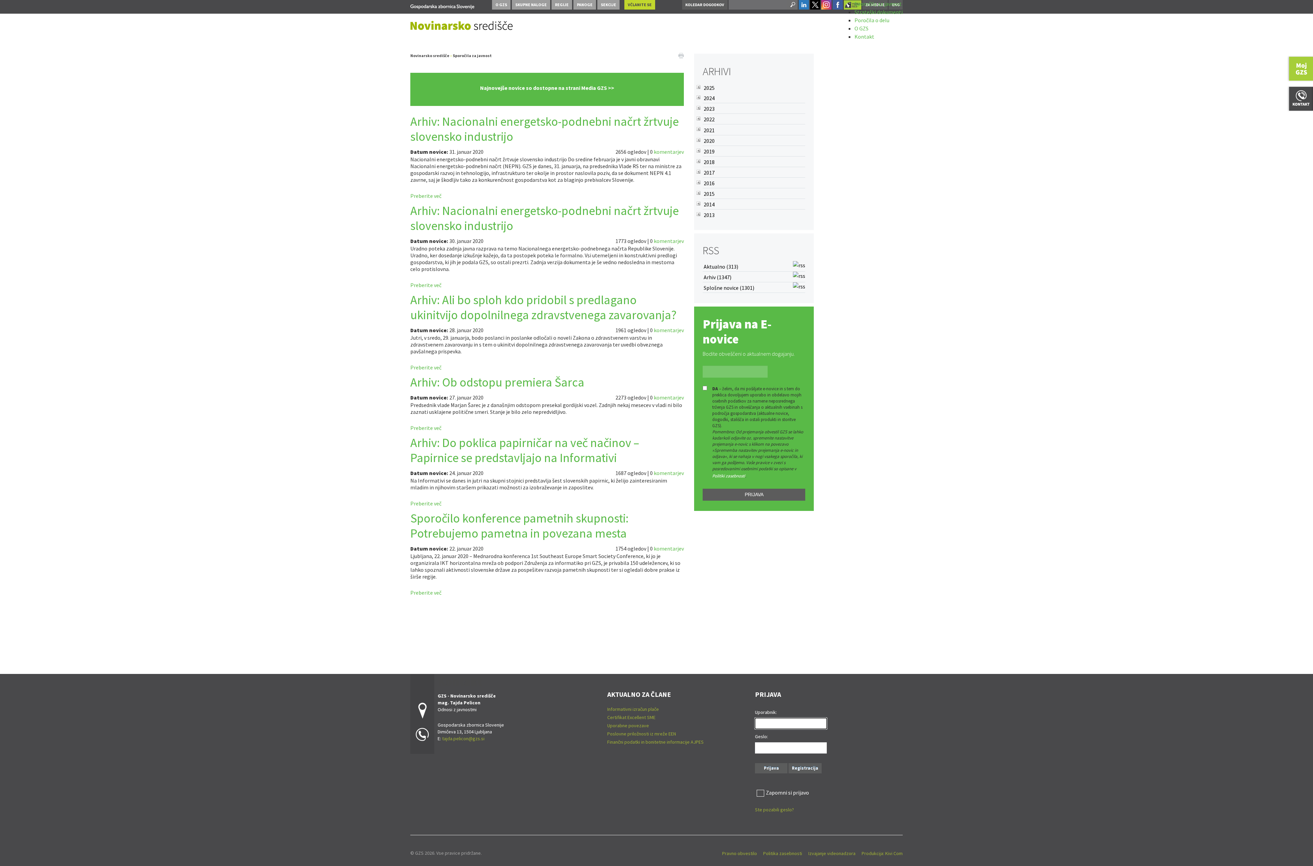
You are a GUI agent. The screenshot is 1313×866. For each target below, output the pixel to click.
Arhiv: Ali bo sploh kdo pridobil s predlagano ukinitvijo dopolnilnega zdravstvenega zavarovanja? (543, 307)
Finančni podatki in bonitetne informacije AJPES (655, 742)
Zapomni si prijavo (787, 792)
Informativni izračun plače (633, 709)
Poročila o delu (871, 20)
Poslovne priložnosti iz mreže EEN (641, 734)
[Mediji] (442, 5)
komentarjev (669, 151)
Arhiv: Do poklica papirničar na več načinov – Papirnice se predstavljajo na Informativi (524, 450)
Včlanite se (640, 4)
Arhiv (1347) (717, 277)
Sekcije (608, 4)
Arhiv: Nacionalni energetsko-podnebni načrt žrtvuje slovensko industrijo (544, 129)
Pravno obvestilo (739, 853)
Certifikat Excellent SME (631, 717)
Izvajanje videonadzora (832, 853)
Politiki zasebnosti (728, 476)
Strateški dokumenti (878, 12)
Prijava (754, 494)
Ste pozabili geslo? (774, 810)
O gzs (501, 4)
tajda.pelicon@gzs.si (463, 738)
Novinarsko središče (429, 55)
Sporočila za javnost (878, 3)
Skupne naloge (531, 4)
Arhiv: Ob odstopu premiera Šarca (497, 382)
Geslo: (761, 736)
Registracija (805, 768)
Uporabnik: (766, 712)
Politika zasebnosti (782, 853)
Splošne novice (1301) (729, 287)
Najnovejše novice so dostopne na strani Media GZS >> (547, 87)
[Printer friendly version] (681, 55)
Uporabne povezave (628, 725)
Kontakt (864, 36)
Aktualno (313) (721, 266)
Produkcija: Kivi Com (882, 853)
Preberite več (425, 195)
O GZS (861, 28)
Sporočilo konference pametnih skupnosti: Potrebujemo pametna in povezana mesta (519, 526)
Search (792, 5)
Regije (562, 4)
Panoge (585, 4)
